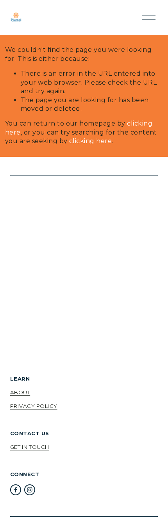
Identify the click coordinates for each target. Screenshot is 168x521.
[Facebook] (15, 489)
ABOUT (20, 392)
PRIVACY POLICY (33, 406)
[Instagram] (29, 489)
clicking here (90, 141)
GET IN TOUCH (29, 447)
